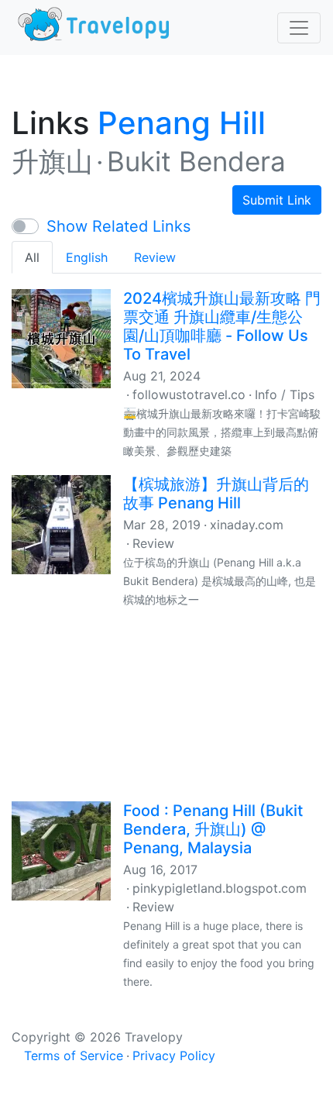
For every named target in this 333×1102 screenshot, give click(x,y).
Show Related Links (118, 226)
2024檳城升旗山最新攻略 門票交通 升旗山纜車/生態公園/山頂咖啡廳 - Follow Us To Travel (222, 326)
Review (155, 257)
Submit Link (276, 200)
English (87, 257)
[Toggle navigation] (299, 27)
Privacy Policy (173, 1055)
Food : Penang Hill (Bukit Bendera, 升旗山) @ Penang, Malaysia (213, 829)
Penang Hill (182, 123)
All (32, 257)
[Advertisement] (166, 703)
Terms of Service (73, 1055)
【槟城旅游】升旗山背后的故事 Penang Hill (216, 493)
